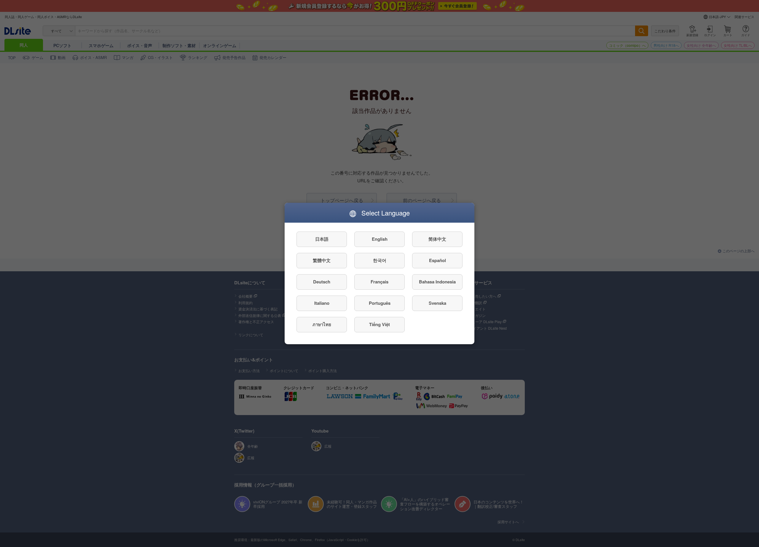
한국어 (379, 260)
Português (379, 303)
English (380, 239)
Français (379, 282)
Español (437, 260)
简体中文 (437, 239)
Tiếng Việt (379, 324)
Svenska (437, 303)
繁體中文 (322, 260)
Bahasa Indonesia (437, 282)
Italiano (321, 303)
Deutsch (321, 282)
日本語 (322, 239)
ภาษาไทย (321, 324)
